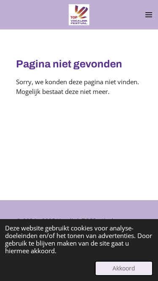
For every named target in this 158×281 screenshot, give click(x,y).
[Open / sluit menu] (148, 14)
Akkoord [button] (123, 268)
